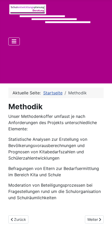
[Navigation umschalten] (14, 41)
